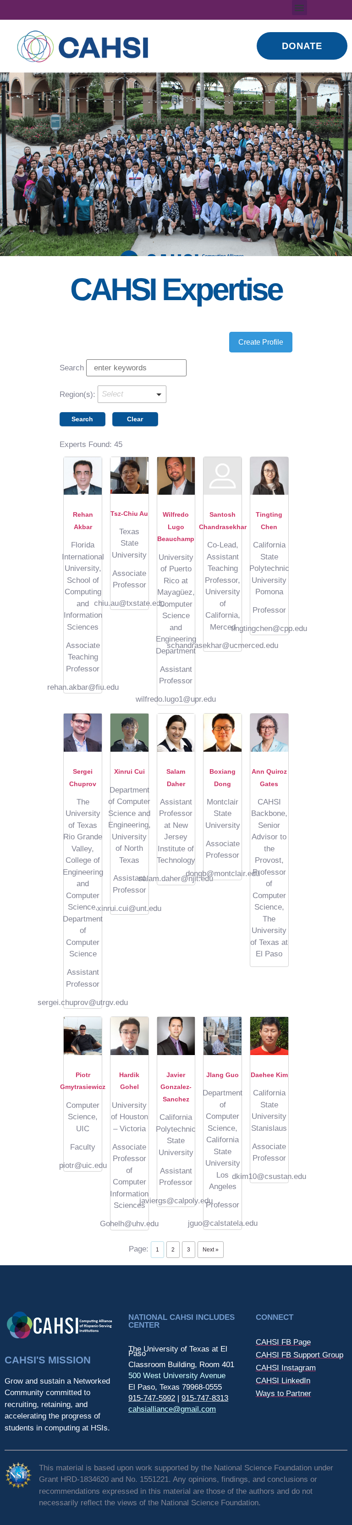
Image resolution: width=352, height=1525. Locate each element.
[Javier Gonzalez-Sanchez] (176, 1036)
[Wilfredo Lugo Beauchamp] (176, 476)
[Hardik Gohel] (129, 1036)
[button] (299, 7)
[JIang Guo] (223, 1036)
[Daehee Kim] (269, 1036)
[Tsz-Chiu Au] (129, 475)
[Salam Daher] (176, 733)
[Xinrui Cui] (129, 733)
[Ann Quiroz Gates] (269, 733)
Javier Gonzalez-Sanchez (176, 1087)
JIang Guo (222, 1074)
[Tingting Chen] (269, 476)
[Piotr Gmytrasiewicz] (83, 1036)
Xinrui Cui (129, 771)
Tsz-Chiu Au (129, 513)
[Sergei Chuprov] (83, 733)
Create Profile (260, 342)
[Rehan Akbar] (83, 476)
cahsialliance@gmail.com (172, 1409)
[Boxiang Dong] (223, 733)
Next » (211, 1249)
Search (72, 368)
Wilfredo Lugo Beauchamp (175, 526)
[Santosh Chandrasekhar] (223, 476)
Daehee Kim (269, 1074)
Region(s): (77, 394)
